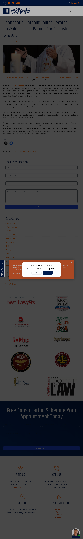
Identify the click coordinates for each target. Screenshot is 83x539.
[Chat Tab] (41, 269)
